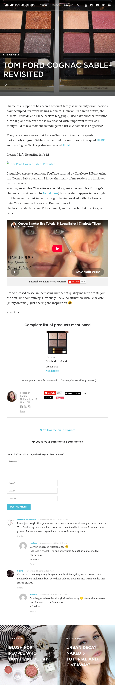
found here (50, 193)
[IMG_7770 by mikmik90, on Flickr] (31, 164)
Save (61, 398)
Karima (33, 543)
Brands (68, 5)
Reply (20, 536)
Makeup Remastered (27, 519)
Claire (20, 571)
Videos (56, 5)
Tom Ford (51, 357)
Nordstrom (52, 371)
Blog (22, 411)
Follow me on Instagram (58, 430)
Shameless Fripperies (19, 5)
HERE (101, 140)
